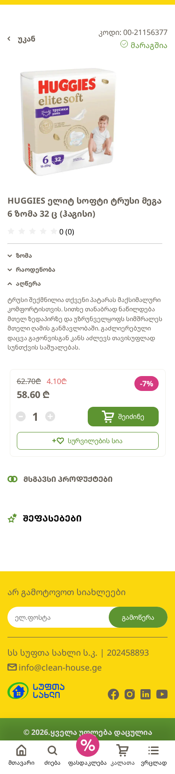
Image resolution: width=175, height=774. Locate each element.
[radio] (10, 231)
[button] (84, 256)
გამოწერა (138, 617)
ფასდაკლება (87, 763)
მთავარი (21, 763)
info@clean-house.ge (60, 667)
